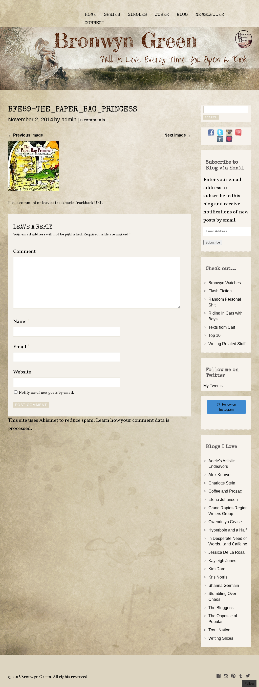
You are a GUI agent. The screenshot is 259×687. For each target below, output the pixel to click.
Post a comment (22, 203)
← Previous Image (25, 135)
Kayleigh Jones (222, 560)
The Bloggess (220, 607)
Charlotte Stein (221, 483)
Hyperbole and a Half (227, 530)
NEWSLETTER (209, 15)
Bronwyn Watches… (226, 282)
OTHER (162, 15)
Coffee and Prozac (225, 491)
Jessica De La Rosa (226, 552)
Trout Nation (219, 630)
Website (22, 372)
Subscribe (212, 242)
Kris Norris (217, 577)
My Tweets (213, 385)
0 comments (92, 120)
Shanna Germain (223, 585)
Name (21, 321)
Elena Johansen (223, 499)
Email (21, 346)
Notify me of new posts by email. (46, 392)
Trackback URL (88, 203)
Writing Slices (220, 638)
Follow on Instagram (227, 407)
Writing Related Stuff (226, 343)
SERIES (112, 15)
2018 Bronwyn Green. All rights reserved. (50, 677)
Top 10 (214, 335)
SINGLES (137, 15)
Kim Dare (216, 568)
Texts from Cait (221, 327)
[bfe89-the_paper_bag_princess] (33, 189)
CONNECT (94, 23)
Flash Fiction (220, 291)
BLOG (182, 15)
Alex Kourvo (219, 474)
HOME (90, 15)
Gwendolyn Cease (225, 521)
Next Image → (177, 135)
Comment (24, 251)
